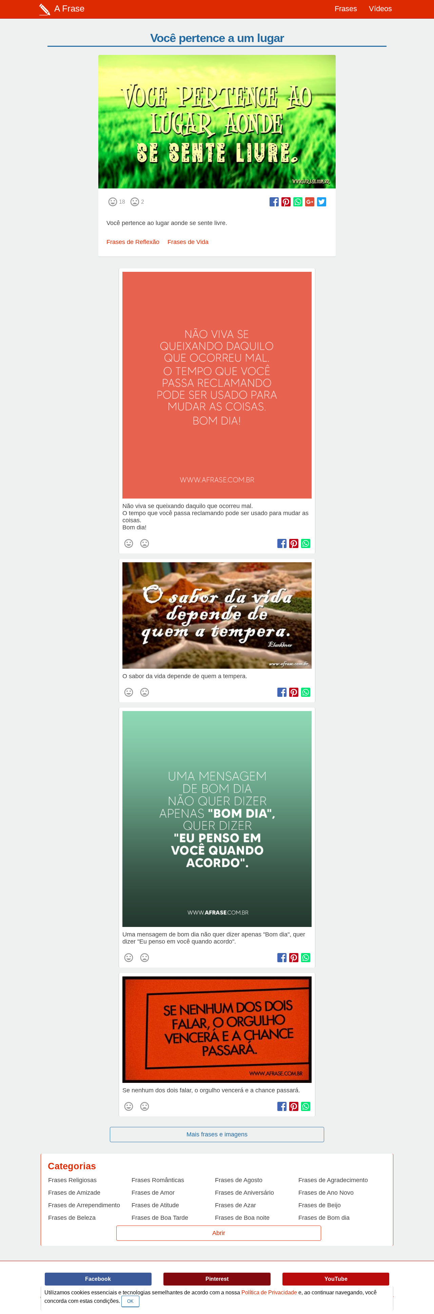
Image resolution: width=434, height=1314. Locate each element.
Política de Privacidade (269, 1292)
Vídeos (380, 8)
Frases (346, 8)
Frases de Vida (188, 242)
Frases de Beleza (72, 1217)
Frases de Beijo (319, 1205)
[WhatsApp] (298, 202)
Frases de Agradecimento (333, 1180)
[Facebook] (274, 202)
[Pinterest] (286, 202)
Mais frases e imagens (217, 1134)
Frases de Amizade (74, 1192)
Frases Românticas (158, 1180)
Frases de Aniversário (244, 1192)
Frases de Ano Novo (326, 1192)
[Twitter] (321, 202)
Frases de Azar (235, 1205)
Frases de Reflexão (132, 242)
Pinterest (217, 1279)
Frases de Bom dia (324, 1217)
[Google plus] (309, 202)
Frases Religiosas (72, 1180)
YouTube (336, 1279)
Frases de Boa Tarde (160, 1217)
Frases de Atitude (155, 1205)
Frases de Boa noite (242, 1217)
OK (130, 1301)
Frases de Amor (153, 1192)
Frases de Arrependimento (84, 1205)
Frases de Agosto (238, 1180)
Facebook (98, 1279)
